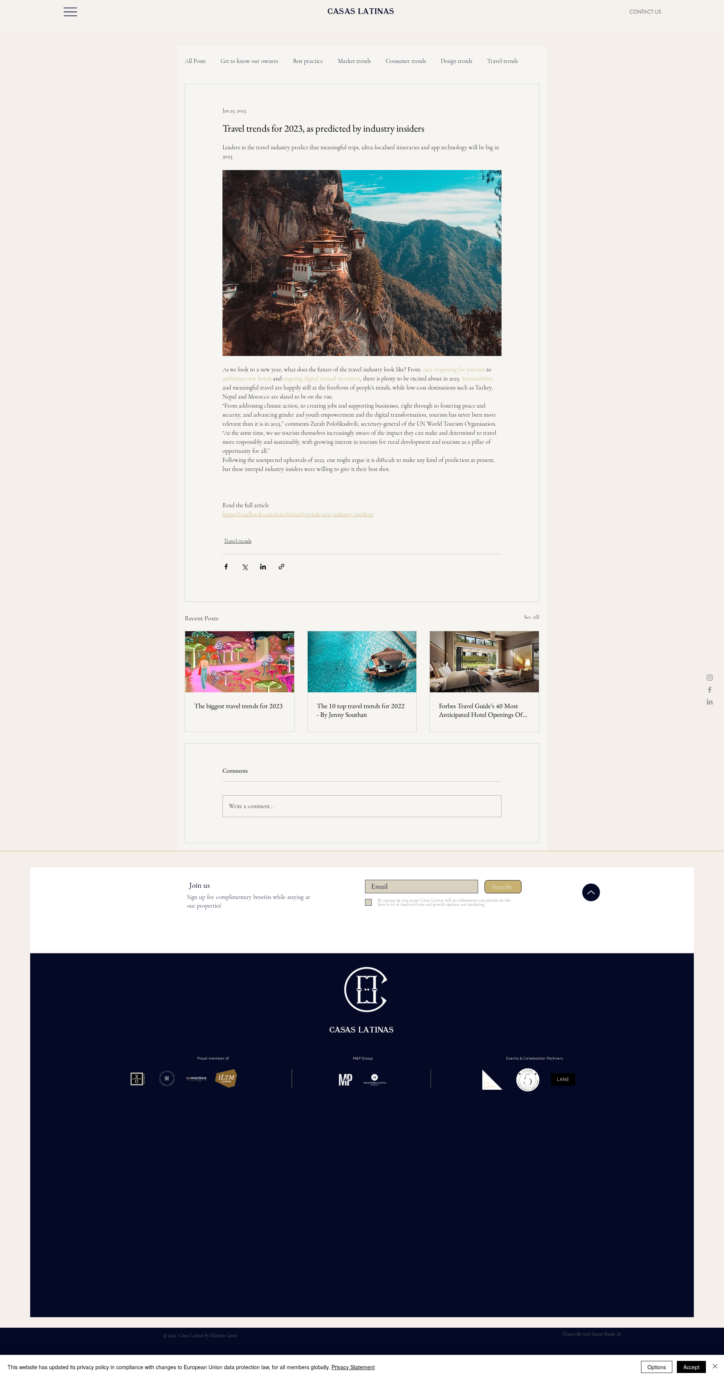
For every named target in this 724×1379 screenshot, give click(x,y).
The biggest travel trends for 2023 (238, 705)
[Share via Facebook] (226, 566)
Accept (691, 1367)
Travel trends (502, 61)
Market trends (354, 61)
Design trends (456, 61)
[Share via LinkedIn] (263, 566)
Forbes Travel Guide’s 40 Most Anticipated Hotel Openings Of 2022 (481, 710)
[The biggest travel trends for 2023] (239, 661)
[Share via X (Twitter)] (244, 566)
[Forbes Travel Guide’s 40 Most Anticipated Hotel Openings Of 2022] (484, 661)
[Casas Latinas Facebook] (710, 690)
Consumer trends (406, 61)
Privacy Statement (353, 1367)
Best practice (308, 61)
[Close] (714, 1367)
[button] (70, 12)
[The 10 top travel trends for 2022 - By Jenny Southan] (362, 661)
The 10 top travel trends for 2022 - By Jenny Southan (361, 710)
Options (656, 1367)
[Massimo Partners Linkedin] (710, 702)
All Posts (195, 61)
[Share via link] (281, 566)
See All (531, 617)
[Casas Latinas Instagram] (710, 677)
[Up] (591, 892)
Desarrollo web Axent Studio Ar (592, 1334)
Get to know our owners (249, 61)
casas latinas (360, 12)
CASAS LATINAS (362, 1031)
